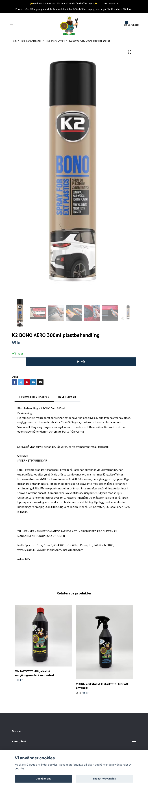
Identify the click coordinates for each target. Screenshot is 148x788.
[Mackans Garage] (69, 25)
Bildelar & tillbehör (31, 40)
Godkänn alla (43, 778)
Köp (83, 361)
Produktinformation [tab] (34, 396)
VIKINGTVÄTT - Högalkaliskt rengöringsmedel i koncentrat (34, 673)
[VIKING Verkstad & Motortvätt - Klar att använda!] (104, 642)
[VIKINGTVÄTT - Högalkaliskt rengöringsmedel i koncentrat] (43, 636)
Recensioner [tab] (67, 396)
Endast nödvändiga (104, 778)
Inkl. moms (110, 3)
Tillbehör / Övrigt (55, 40)
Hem (14, 40)
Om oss (16, 731)
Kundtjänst (19, 741)
